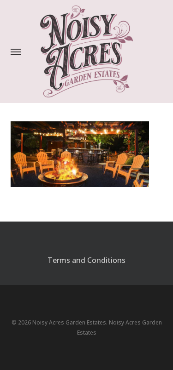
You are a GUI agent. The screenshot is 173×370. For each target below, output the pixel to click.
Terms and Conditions (86, 260)
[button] (16, 51)
